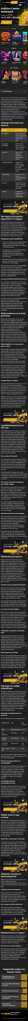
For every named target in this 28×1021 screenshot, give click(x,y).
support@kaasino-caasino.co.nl (15, 1013)
